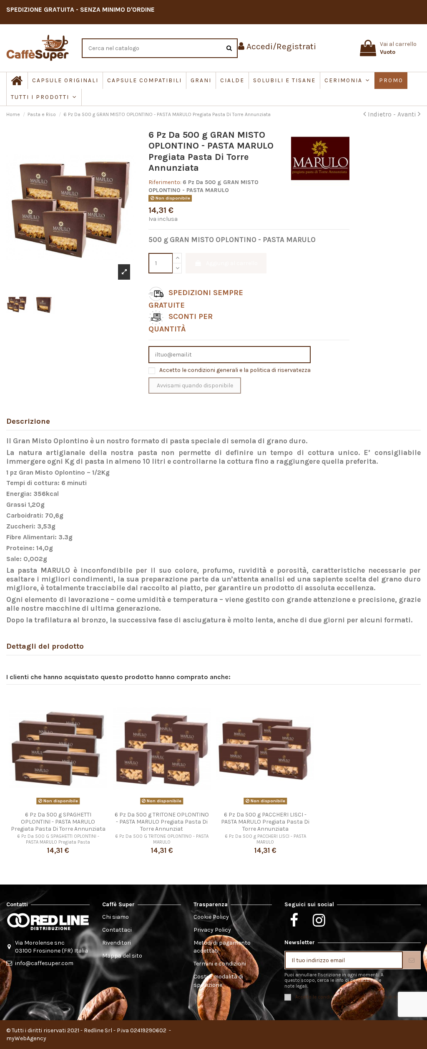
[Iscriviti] (411, 960)
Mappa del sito (122, 955)
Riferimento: (164, 182)
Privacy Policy (212, 929)
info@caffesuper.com (44, 963)
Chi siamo (115, 916)
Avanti (407, 114)
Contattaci (117, 929)
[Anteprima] (58, 804)
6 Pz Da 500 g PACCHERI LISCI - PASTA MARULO (265, 839)
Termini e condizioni (219, 963)
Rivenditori (116, 942)
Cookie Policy (211, 916)
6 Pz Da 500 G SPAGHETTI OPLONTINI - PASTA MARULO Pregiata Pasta (58, 839)
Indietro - (381, 114)
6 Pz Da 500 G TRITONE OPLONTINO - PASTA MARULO (161, 839)
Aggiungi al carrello (232, 263)
